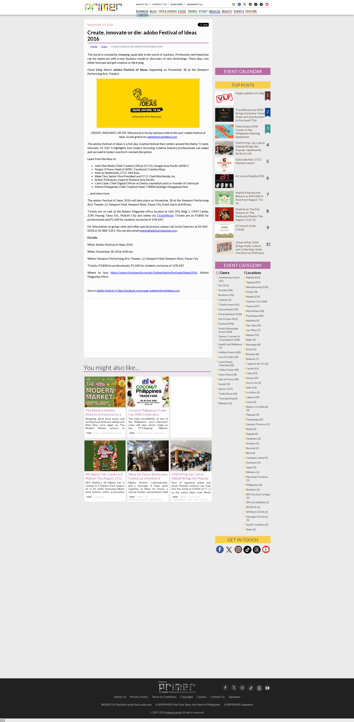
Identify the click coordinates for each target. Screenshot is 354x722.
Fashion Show (155, 499)
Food (190, 497)
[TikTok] (256, 5)
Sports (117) (225, 388)
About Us (120, 696)
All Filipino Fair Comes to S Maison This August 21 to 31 (104, 478)
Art (146, 497)
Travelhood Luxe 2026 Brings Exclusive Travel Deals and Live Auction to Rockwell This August (250, 116)
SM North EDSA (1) (257, 511)
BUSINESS (142, 11)
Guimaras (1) (253, 462)
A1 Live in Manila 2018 (249, 176)
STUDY (203, 11)
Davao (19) (252, 378)
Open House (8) (227, 374)
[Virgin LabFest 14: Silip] (224, 104)
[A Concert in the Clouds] (224, 236)
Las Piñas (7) (253, 330)
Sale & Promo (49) (228, 379)
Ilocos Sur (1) (253, 382)
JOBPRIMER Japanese (238, 704)
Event (104, 46)
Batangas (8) (253, 344)
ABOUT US (142, 4)
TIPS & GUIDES (167, 11)
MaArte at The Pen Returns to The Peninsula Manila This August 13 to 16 (249, 214)
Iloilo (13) (251, 387)
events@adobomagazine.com (158, 230)
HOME (94, 46)
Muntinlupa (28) (255, 310)
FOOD (182, 11)
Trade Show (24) (227, 393)
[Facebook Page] (239, 4)
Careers (202, 696)
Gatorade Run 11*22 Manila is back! (248, 161)
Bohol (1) (251, 349)
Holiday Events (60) (229, 352)
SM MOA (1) (253, 507)
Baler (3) (251, 339)
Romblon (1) (253, 489)
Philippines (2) (254, 484)
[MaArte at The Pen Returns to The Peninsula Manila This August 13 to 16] (224, 220)
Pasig (96, 433)
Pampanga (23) (254, 419)
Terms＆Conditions (164, 696)
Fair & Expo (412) (228, 318)
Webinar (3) (225, 403)
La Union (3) (253, 392)
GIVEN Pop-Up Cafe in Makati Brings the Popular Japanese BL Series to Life (190, 478)
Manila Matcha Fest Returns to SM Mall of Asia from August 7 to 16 (249, 198)
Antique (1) (252, 443)
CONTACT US (159, 4)
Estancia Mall (107, 433)
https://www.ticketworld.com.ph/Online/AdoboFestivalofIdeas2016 (154, 272)
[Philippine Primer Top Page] (103, 13)
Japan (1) (251, 467)
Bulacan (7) (252, 358)
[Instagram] (250, 4)
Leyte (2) (251, 401)
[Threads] (256, 553)
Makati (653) (253, 277)
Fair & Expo (159, 433)
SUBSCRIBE (176, 4)
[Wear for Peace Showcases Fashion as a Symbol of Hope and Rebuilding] (148, 470)
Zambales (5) (253, 438)
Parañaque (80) (254, 315)
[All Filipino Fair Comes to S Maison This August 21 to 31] (105, 470)
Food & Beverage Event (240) (228, 330)
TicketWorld (165, 215)
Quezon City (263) (256, 301)
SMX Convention (144, 433)
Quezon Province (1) (258, 424)
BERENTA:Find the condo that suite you (126, 704)
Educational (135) (228, 309)
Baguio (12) (252, 334)
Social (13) (224, 384)
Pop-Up (118, 433)
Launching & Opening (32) (226, 363)
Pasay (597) (252, 306)
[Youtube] (267, 4)
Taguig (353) (253, 282)
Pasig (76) (251, 291)
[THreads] (261, 5)
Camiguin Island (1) (257, 457)
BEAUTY (227, 11)
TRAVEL (192, 11)
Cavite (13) (252, 368)
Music (197, 497)
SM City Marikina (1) (257, 502)
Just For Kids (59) (228, 357)
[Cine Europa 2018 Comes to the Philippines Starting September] (224, 137)
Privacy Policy (139, 696)
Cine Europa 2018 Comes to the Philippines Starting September (247, 131)
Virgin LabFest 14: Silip (249, 93)
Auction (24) (225, 290)
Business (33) (226, 294)
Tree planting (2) (227, 398)
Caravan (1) (224, 299)
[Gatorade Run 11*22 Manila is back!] (224, 170)
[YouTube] (267, 687)
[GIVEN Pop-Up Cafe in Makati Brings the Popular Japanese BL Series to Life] (191, 470)
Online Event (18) (228, 369)
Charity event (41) (228, 304)
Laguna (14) (252, 397)
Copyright (186, 696)
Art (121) (223, 285)
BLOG (153, 11)
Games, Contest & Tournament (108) (229, 338)
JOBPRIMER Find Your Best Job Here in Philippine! (187, 704)
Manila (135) (253, 296)
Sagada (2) (252, 433)
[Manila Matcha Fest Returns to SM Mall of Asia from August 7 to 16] (224, 203)
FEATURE (251, 11)
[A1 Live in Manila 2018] (224, 187)
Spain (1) (251, 529)
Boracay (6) (252, 354)
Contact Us (217, 696)
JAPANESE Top (194, 4)
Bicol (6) (250, 452)
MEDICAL (215, 11)
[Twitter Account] (245, 4)
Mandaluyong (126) (257, 287)
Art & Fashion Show (138, 499)
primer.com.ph (174, 712)
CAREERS (142, 14)
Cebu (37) (251, 373)
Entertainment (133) (230, 314)
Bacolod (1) (252, 448)
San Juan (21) (253, 325)
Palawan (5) (252, 414)
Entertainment (178, 499)
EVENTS (239, 11)
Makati (140, 497)
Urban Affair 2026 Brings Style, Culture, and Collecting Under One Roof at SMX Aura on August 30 (249, 249)
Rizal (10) (251, 429)
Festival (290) (226, 323)
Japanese (234, 696)
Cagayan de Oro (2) (257, 363)
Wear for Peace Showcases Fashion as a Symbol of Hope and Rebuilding (148, 478)
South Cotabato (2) (257, 524)
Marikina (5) (252, 320)
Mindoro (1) (252, 472)
